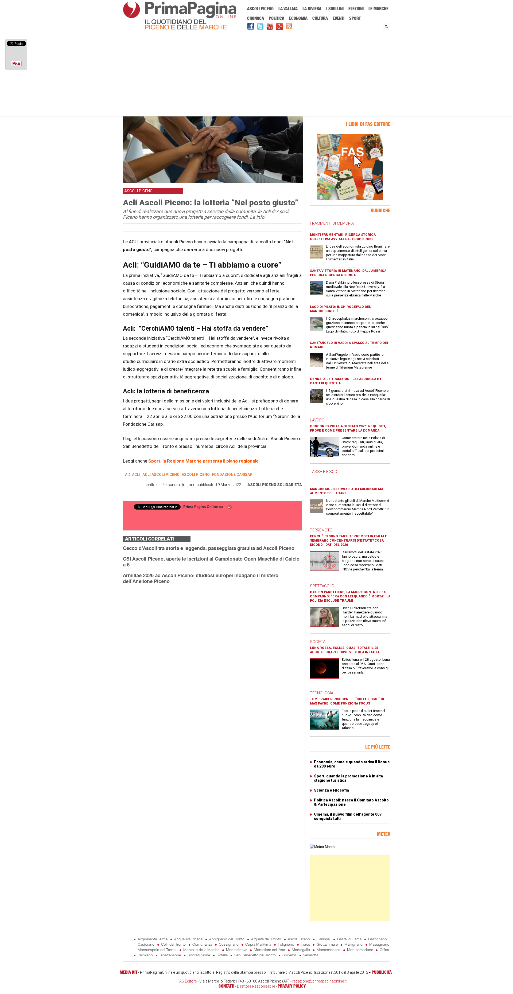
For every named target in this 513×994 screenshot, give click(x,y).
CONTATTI (226, 986)
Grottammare (327, 944)
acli (136, 474)
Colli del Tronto (173, 944)
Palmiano (145, 955)
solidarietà (289, 485)
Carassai (324, 939)
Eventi (338, 18)
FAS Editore (187, 981)
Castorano (146, 944)
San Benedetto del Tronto (255, 955)
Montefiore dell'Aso (269, 949)
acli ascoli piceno (161, 474)
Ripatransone (170, 955)
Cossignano (229, 944)
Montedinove (236, 949)
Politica (276, 18)
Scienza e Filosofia (331, 790)
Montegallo (301, 949)
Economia (298, 18)
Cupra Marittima (258, 944)
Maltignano (353, 944)
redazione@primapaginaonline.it (319, 981)
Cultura (320, 18)
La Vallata (288, 8)
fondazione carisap (232, 474)
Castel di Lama (349, 939)
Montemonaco (328, 949)
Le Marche (378, 8)
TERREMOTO (321, 530)
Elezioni (356, 8)
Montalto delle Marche (201, 949)
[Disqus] (212, 655)
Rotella (222, 955)
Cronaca (255, 18)
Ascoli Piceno (260, 8)
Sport (355, 18)
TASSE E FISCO (323, 471)
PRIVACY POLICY (292, 986)
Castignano (377, 939)
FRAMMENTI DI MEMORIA (332, 223)
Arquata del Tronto (266, 939)
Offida (384, 949)
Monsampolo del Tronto (157, 949)
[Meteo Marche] (323, 847)
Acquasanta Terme (153, 939)
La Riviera (311, 8)
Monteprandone (360, 949)
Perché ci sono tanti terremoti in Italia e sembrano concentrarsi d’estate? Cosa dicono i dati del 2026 (348, 540)
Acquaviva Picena (188, 939)
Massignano (379, 944)
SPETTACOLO (322, 586)
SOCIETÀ (317, 641)
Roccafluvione (199, 955)
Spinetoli (289, 955)
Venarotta (310, 955)
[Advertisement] (256, 74)
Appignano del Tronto (226, 939)
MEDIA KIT (128, 972)
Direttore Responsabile (256, 986)
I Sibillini (335, 8)
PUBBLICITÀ (382, 972)
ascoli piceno (196, 474)
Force (305, 944)
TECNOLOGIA (321, 693)
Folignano (286, 944)
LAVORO (317, 420)
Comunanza (202, 944)
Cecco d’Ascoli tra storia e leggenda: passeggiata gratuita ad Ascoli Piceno (208, 548)
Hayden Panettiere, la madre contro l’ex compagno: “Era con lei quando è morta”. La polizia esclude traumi (350, 596)
